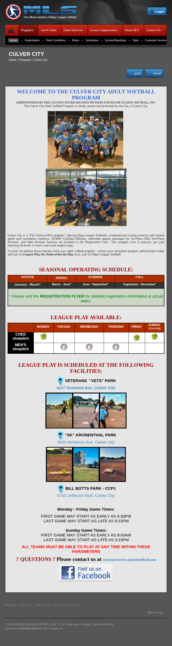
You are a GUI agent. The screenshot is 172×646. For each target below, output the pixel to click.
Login (159, 11)
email (157, 73)
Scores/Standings (115, 40)
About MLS (132, 30)
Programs (27, 30)
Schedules (92, 40)
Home (13, 40)
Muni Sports (44, 605)
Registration (32, 40)
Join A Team (48, 30)
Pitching (10, 605)
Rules (75, 40)
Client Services (73, 30)
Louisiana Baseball (67, 605)
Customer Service (156, 40)
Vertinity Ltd (28, 628)
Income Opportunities (104, 30)
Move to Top (155, 612)
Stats (136, 40)
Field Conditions (56, 40)
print (137, 73)
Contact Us (153, 30)
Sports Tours (26, 605)
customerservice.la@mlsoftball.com (129, 560)
